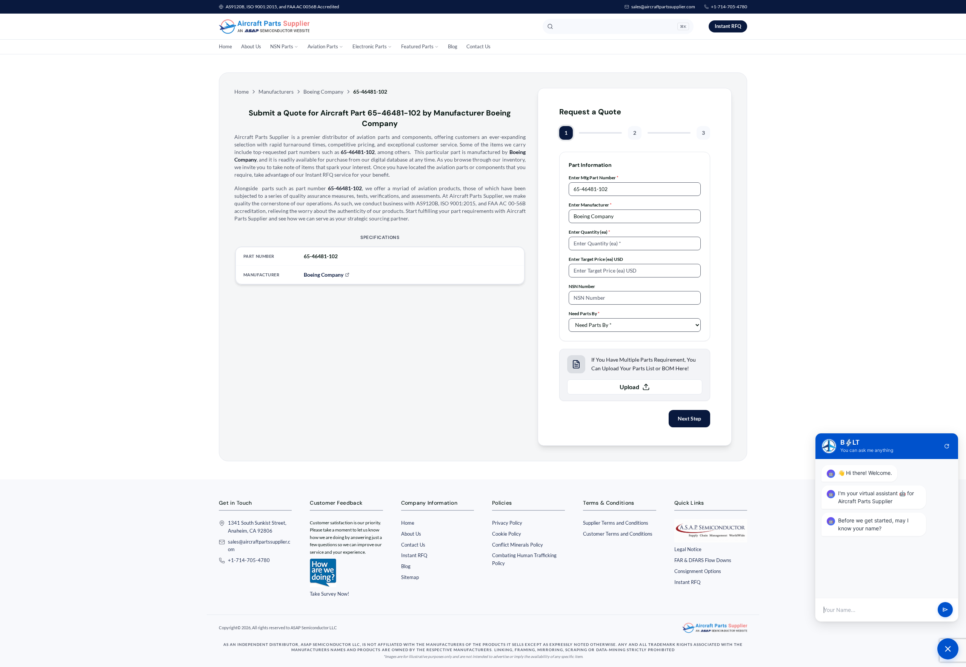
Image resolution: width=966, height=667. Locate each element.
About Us (251, 46)
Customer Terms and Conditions (617, 534)
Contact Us (478, 46)
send (945, 610)
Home (225, 46)
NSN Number (582, 286)
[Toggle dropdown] (296, 47)
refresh (947, 446)
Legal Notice (687, 549)
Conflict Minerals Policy (517, 545)
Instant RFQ (728, 26)
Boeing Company (323, 91)
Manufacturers (276, 91)
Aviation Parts (323, 46)
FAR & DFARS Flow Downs (702, 560)
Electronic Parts (369, 46)
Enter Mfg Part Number (593, 177)
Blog (452, 46)
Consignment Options (697, 571)
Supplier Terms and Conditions (615, 523)
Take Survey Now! (329, 594)
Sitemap (410, 577)
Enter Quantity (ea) (589, 232)
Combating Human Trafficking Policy (524, 559)
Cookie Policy (506, 534)
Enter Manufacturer (590, 205)
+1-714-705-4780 (729, 6)
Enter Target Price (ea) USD (596, 259)
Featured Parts (417, 46)
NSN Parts (281, 46)
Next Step (689, 418)
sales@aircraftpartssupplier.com (663, 6)
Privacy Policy (507, 523)
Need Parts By (584, 313)
